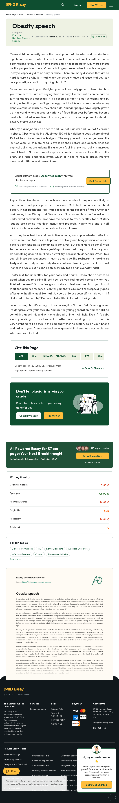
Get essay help (59, 423)
